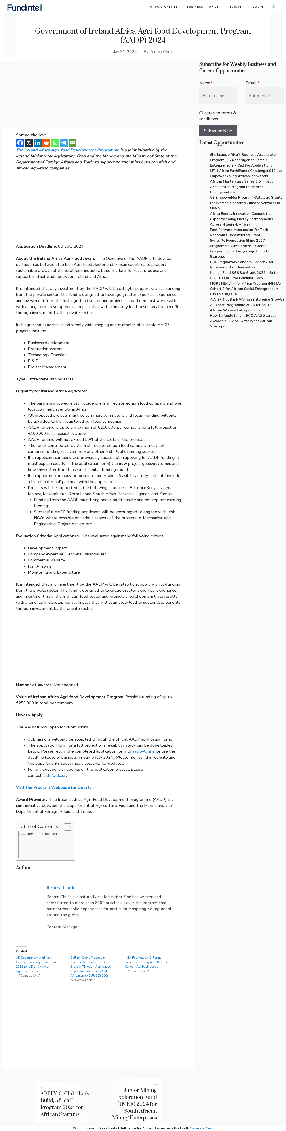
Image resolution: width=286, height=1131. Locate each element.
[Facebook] (20, 143)
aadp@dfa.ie (143, 751)
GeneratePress (201, 1128)
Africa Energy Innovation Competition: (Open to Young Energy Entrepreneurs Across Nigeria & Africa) (241, 219)
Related (51, 833)
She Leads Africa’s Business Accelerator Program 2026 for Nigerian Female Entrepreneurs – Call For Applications (243, 160)
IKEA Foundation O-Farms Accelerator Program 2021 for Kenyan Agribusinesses (146, 962)
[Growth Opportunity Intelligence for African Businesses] (25, 6)
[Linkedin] (38, 143)
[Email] (72, 143)
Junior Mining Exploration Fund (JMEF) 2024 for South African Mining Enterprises (134, 1104)
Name (205, 83)
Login (258, 6)
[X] (29, 143)
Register (235, 6)
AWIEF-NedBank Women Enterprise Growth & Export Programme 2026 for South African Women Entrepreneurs (247, 305)
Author (27, 833)
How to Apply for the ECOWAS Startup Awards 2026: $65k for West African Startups (243, 321)
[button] (273, 6)
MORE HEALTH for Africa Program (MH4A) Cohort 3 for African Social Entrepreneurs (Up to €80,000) (245, 289)
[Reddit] (46, 143)
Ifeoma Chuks (161, 51)
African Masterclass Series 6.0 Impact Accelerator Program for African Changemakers (241, 187)
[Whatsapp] (55, 143)
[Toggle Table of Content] (65, 827)
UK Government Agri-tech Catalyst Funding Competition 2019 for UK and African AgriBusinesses (37, 964)
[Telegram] (64, 143)
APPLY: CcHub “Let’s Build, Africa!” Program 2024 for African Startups (64, 1104)
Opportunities (164, 6)
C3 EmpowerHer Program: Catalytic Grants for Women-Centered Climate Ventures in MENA (246, 203)
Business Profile (203, 6)
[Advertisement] (98, 94)
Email (252, 83)
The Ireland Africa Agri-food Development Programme (67, 150)
